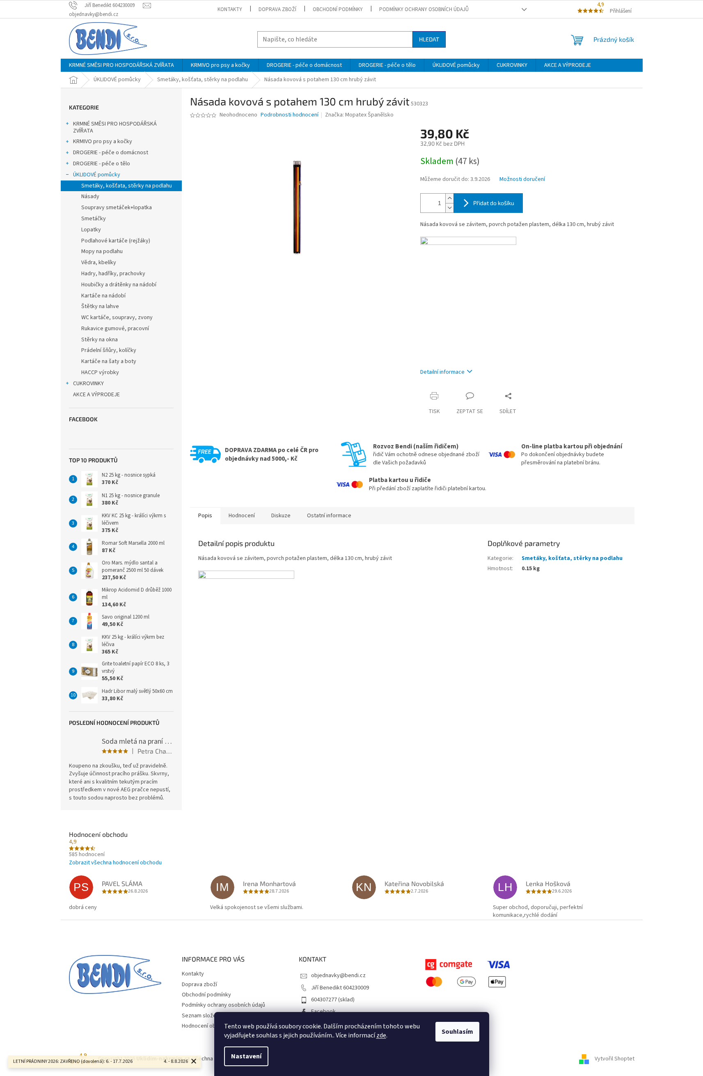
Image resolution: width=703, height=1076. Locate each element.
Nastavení (246, 1056)
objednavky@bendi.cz (338, 975)
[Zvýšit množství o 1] (449, 198)
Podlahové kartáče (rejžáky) (115, 241)
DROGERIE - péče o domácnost (110, 152)
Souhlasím (457, 1031)
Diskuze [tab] (281, 516)
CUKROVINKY (88, 383)
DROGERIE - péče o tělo (101, 164)
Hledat (429, 39)
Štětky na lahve (100, 306)
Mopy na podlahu (102, 251)
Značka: (359, 115)
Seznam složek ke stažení (214, 1016)
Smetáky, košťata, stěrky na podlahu (126, 186)
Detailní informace (442, 372)
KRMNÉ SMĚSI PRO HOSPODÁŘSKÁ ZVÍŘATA (115, 127)
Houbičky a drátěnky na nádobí (118, 285)
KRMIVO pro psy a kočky (102, 141)
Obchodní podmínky (338, 9)
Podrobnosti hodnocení (289, 115)
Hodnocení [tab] (242, 516)
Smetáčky (93, 219)
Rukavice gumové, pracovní (115, 328)
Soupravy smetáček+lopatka (116, 207)
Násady (90, 196)
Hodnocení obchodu (206, 1026)
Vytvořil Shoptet (614, 1059)
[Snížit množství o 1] (449, 207)
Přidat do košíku (493, 202)
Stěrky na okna (99, 340)
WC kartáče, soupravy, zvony (117, 317)
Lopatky (91, 230)
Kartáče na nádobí (103, 296)
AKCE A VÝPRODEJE (96, 395)
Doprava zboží (277, 9)
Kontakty (230, 9)
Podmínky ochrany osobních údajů (424, 9)
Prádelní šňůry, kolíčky (108, 350)
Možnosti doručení (522, 179)
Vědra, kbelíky (98, 262)
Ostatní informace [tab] (329, 516)
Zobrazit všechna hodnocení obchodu (115, 863)
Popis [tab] (205, 516)
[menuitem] (121, 65)
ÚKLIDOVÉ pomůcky (96, 175)
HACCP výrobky (100, 372)
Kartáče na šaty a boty (108, 361)
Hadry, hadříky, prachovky (113, 274)
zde (381, 1035)
